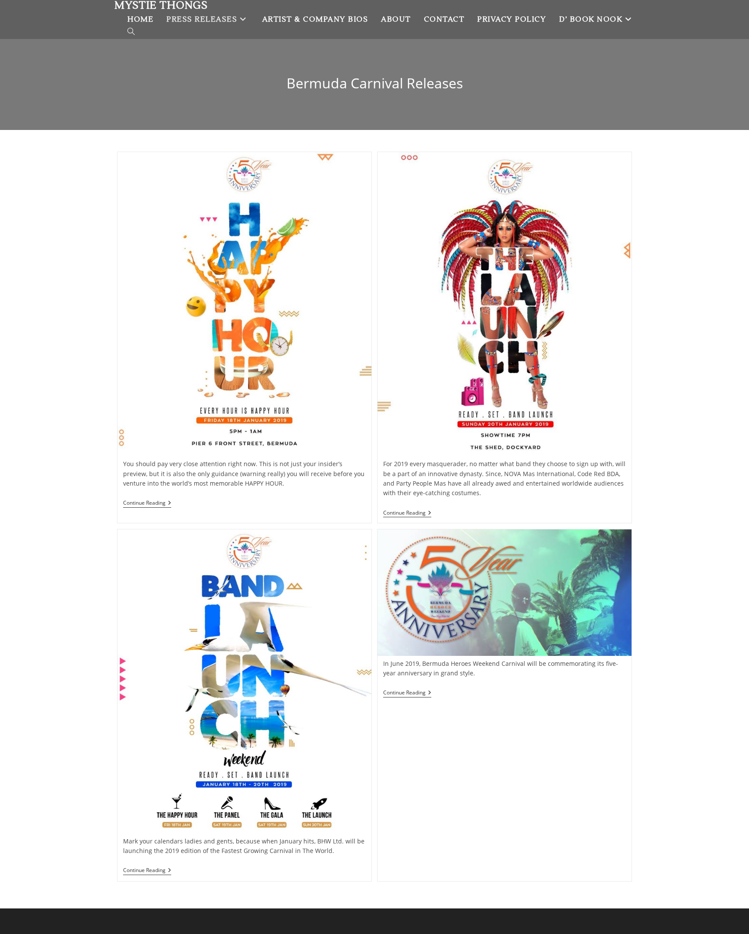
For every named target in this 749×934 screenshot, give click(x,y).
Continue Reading (147, 503)
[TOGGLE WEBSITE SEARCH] (131, 32)
